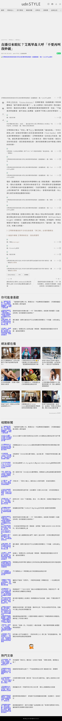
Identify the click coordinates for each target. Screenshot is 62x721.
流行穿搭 (20, 10)
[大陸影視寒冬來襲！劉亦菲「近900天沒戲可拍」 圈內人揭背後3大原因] (6, 680)
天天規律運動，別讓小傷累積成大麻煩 (10, 383)
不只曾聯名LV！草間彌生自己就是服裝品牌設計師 (31, 383)
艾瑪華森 (26, 274)
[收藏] (3, 114)
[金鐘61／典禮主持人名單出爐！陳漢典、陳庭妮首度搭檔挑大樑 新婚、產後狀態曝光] (6, 331)
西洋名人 (18, 39)
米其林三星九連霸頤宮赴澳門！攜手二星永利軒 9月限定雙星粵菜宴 (36, 535)
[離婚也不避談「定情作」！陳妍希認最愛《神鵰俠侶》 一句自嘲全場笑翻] (6, 582)
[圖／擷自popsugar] (34, 239)
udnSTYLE (4, 39)
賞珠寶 (45, 10)
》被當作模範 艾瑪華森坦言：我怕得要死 (23, 235)
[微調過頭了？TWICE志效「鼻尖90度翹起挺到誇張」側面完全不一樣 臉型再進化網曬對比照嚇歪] (6, 591)
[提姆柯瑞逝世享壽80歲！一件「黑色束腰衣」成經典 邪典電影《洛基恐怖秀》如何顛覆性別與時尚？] (6, 313)
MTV (20, 274)
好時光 (38, 10)
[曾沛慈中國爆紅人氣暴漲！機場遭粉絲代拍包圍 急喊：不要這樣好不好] (6, 600)
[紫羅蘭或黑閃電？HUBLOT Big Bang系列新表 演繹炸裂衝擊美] (6, 510)
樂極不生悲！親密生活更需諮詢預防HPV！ (10, 405)
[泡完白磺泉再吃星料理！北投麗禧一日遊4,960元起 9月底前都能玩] (6, 492)
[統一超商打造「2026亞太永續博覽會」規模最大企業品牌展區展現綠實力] (6, 474)
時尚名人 (10, 10)
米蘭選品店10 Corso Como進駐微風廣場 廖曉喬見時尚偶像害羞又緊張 (31, 406)
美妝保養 (29, 10)
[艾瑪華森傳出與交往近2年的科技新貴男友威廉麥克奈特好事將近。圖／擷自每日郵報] (34, 258)
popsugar (15, 242)
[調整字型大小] (3, 120)
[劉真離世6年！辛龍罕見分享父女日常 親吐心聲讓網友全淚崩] (6, 689)
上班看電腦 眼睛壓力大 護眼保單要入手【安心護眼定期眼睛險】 (51, 384)
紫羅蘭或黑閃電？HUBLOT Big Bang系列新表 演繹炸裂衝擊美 (34, 508)
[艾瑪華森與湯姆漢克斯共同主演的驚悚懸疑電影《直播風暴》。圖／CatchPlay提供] (31, 76)
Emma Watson (11, 274)
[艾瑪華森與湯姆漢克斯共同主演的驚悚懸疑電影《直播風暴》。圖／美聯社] (34, 156)
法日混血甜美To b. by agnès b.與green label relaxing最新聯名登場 (36, 463)
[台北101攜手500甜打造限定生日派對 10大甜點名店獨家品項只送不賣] (6, 438)
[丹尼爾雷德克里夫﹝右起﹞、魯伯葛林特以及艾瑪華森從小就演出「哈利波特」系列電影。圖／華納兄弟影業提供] (34, 121)
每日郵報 (14, 262)
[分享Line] (3, 108)
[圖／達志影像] (34, 115)
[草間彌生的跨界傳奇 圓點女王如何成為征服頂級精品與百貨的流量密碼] (6, 564)
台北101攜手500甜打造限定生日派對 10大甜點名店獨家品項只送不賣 (36, 436)
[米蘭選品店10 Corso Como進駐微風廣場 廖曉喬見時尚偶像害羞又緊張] (6, 447)
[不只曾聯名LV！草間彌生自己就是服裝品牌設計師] (6, 573)
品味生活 (54, 10)
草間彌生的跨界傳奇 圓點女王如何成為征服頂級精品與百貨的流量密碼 (37, 562)
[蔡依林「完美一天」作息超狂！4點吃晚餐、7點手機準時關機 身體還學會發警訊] (6, 627)
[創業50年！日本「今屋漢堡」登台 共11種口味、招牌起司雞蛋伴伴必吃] (6, 501)
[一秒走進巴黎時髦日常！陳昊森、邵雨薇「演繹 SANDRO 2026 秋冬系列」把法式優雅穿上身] (6, 528)
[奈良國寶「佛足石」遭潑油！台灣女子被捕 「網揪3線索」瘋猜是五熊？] (6, 662)
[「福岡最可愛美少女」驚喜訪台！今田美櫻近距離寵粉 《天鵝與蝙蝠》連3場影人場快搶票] (6, 304)
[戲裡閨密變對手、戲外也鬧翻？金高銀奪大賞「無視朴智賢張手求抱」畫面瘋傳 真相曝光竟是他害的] (6, 707)
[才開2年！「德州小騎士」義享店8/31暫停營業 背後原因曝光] (6, 483)
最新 (2, 10)
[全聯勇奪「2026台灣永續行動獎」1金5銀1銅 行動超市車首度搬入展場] (6, 456)
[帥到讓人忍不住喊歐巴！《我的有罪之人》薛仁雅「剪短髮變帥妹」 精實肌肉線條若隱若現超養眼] (6, 636)
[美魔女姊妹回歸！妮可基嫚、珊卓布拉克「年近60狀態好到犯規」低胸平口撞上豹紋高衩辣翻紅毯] (6, 609)
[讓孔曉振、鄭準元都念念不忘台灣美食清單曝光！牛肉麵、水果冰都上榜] (6, 322)
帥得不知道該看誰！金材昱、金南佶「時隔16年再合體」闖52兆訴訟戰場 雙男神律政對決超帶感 (51, 406)
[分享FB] (3, 103)
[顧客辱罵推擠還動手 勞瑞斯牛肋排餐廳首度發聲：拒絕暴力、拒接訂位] (6, 698)
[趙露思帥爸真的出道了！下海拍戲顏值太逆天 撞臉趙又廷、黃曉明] (6, 671)
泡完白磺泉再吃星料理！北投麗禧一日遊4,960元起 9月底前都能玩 (36, 490)
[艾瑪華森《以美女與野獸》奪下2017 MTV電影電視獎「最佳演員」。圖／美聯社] (34, 148)
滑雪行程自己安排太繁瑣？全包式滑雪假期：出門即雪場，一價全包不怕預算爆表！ (51, 362)
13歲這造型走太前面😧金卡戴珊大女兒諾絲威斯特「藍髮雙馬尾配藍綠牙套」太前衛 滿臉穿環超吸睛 (31, 362)
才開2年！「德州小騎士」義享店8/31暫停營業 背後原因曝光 (34, 481)
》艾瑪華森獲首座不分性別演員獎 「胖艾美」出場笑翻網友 (30, 230)
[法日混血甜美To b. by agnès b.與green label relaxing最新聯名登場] (6, 465)
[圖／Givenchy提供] (34, 245)
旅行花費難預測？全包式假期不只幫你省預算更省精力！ (10, 362)
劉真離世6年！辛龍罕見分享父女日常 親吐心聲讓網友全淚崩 (34, 687)
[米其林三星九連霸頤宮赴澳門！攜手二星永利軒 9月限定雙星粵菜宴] (6, 537)
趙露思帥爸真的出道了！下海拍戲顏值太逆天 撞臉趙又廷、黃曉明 (35, 669)
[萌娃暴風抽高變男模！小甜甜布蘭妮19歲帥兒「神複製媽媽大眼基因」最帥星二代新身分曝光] (6, 618)
